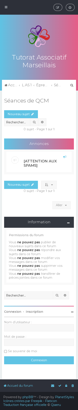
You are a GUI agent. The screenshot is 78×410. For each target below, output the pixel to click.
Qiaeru (56, 405)
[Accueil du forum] (39, 36)
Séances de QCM (26, 100)
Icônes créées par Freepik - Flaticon (30, 401)
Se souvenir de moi (22, 351)
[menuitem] (70, 7)
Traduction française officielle (25, 405)
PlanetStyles (64, 397)
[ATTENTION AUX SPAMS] (40, 163)
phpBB (28, 397)
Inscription (34, 312)
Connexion (12, 312)
